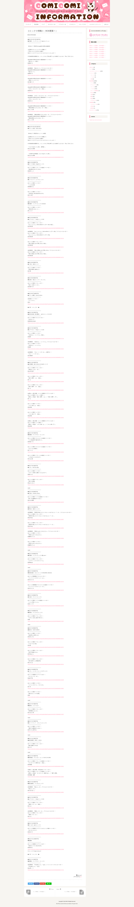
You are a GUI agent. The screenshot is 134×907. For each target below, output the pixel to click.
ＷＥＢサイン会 (92, 110)
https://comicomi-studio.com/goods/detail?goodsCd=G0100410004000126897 (46, 519)
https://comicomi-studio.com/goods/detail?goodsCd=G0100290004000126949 (46, 83)
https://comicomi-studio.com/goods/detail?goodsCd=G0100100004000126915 (46, 647)
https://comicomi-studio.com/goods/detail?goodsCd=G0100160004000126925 (46, 348)
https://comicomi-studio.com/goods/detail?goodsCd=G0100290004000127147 (46, 102)
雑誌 (91, 98)
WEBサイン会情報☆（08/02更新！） (97, 49)
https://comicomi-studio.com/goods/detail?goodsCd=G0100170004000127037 (46, 714)
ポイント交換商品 (94, 90)
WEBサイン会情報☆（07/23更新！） (97, 55)
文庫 (91, 79)
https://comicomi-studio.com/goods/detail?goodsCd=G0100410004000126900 (46, 538)
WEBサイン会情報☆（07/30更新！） (97, 51)
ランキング (91, 73)
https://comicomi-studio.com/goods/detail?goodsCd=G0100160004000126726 (46, 238)
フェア (90, 69)
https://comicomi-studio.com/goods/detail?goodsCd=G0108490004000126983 (46, 731)
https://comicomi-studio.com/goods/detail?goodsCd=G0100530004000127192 (46, 870)
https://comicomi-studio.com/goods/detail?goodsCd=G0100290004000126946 (46, 65)
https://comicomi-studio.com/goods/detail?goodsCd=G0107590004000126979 (46, 605)
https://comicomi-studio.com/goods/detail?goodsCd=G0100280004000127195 (46, 427)
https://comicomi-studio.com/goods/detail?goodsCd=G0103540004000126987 (46, 688)
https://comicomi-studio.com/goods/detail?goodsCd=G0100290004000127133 (46, 75)
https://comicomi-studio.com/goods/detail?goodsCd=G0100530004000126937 (46, 460)
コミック (80, 875)
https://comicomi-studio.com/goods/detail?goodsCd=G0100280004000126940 (46, 381)
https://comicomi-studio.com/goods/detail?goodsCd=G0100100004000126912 (46, 638)
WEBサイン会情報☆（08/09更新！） (97, 45)
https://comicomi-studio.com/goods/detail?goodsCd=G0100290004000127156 (46, 111)
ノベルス (92, 77)
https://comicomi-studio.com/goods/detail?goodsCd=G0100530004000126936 (46, 452)
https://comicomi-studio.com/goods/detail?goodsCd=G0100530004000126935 (46, 443)
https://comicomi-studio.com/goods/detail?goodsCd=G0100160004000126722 (46, 257)
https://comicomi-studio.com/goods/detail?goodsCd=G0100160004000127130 (46, 357)
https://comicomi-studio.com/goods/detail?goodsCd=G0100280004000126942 (46, 409)
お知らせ (91, 67)
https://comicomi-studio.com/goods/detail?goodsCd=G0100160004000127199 (46, 818)
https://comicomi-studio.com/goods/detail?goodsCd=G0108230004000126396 (46, 188)
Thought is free (74, 903)
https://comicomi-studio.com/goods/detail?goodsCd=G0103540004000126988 (46, 697)
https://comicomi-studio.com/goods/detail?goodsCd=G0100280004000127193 (46, 400)
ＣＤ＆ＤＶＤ (93, 100)
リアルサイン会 (94, 104)
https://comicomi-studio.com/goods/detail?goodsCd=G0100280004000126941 (46, 390)
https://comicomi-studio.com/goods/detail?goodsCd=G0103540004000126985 (46, 476)
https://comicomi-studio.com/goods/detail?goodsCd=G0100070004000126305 (46, 172)
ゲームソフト (93, 84)
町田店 (92, 108)
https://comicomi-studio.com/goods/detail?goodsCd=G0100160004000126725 (46, 228)
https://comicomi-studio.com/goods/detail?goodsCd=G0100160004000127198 (46, 807)
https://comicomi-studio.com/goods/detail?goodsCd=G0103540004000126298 (46, 680)
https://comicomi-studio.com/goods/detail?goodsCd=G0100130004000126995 (46, 323)
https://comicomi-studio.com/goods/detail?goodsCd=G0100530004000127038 (46, 849)
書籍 (91, 96)
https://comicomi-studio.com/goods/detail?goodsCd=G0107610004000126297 (46, 833)
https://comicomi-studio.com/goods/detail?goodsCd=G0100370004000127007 (46, 621)
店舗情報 (91, 102)
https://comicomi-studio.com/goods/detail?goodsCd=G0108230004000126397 (46, 197)
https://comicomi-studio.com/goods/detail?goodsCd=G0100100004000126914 (46, 664)
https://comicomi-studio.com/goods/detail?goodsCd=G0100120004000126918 (46, 581)
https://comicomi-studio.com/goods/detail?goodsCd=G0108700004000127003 (46, 749)
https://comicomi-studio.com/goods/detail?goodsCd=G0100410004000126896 (46, 528)
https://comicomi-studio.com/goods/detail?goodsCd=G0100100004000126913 (46, 655)
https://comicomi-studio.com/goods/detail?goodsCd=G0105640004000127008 (46, 150)
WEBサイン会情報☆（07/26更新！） (97, 53)
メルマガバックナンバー (94, 71)
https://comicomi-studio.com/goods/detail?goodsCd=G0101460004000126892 (46, 792)
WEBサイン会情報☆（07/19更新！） (97, 57)
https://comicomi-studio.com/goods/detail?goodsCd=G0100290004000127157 (46, 121)
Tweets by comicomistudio (95, 120)
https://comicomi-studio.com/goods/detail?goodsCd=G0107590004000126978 (46, 502)
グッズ (92, 82)
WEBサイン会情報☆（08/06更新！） (97, 47)
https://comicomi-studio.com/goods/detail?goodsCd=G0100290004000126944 (46, 564)
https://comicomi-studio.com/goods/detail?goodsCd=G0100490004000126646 (46, 288)
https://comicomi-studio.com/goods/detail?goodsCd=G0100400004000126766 (46, 304)
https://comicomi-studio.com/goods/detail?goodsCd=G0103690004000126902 (46, 766)
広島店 (92, 106)
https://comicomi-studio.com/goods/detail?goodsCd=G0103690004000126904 (46, 776)
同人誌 (92, 92)
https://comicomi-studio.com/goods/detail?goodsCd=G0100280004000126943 (46, 417)
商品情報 (91, 81)
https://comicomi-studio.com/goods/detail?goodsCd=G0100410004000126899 (46, 546)
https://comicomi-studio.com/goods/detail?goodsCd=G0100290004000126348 (46, 212)
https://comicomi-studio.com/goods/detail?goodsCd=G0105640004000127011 (46, 157)
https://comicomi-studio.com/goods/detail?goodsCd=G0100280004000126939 (46, 373)
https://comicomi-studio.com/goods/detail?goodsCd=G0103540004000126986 (46, 484)
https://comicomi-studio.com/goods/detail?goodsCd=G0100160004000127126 (46, 338)
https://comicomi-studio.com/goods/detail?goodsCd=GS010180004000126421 (46, 273)
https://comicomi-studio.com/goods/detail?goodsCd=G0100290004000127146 (46, 92)
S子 (81, 876)
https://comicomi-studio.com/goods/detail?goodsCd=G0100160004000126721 (46, 247)
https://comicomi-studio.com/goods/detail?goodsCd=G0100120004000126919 (46, 590)
